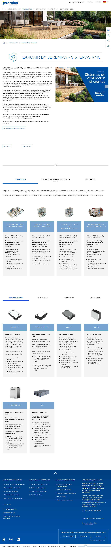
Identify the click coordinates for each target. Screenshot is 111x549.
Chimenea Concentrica (11, 495)
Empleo (90, 2)
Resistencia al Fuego (11, 491)
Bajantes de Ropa (36, 495)
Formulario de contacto (12, 516)
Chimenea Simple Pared (12, 488)
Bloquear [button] (83, 536)
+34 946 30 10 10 (10, 509)
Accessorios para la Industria (66, 493)
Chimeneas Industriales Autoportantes (64, 485)
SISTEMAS (7, 146)
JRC (42, 405)
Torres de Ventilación (64, 489)
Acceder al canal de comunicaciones (90, 524)
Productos (27, 9)
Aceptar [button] (98, 536)
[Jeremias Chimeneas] (10, 3)
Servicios (52, 9)
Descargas (41, 9)
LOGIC (69, 327)
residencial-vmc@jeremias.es (14, 128)
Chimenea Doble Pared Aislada (14, 484)
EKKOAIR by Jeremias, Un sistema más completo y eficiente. (27, 69)
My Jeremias (79, 2)
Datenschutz (94, 540)
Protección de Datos (39, 546)
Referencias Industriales (64, 500)
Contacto (64, 9)
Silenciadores (61, 496)
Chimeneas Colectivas (38, 488)
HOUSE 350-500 (15, 405)
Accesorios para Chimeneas (13, 498)
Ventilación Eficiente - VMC (39, 484)
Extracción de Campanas (39, 491)
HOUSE (96, 327)
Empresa (98, 2)
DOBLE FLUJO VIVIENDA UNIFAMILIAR (96, 225)
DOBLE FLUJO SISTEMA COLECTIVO (42, 225)
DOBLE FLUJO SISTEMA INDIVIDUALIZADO (69, 226)
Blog (72, 9)
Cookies (73, 546)
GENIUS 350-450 (42, 327)
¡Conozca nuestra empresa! (92, 510)
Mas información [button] (68, 536)
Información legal (54, 546)
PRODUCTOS (27, 146)
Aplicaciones (12, 9)
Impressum (101, 540)
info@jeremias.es (9, 512)
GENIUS (14, 327)
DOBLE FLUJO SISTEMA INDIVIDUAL (15, 225)
